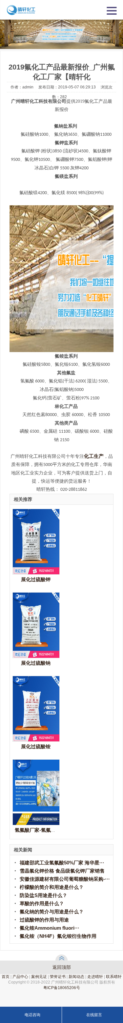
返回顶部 (61, 967)
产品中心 (20, 976)
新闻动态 (76, 976)
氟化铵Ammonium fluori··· (49, 928)
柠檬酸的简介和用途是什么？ (52, 887)
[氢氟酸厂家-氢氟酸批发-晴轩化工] (36, 823)
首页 (6, 976)
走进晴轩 (95, 976)
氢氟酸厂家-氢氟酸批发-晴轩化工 (51, 830)
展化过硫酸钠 (36, 663)
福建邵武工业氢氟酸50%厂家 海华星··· (62, 862)
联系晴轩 (114, 976)
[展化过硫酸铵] (36, 739)
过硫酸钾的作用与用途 (44, 919)
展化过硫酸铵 (36, 746)
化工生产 (94, 456)
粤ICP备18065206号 (61, 987)
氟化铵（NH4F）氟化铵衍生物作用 (58, 936)
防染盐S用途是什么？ (43, 895)
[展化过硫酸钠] (36, 656)
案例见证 (39, 976)
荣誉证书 (58, 976)
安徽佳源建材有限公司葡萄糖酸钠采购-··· (65, 879)
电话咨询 (32, 1015)
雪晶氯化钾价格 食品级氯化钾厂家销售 (62, 871)
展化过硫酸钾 (36, 579)
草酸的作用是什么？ (42, 903)
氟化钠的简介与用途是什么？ (52, 911)
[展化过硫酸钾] (36, 572)
